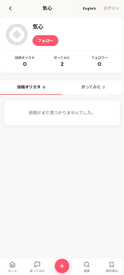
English (89, 8)
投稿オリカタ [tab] (31, 87)
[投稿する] (62, 266)
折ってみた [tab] (93, 87)
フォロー (45, 40)
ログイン (111, 8)
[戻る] (10, 8)
